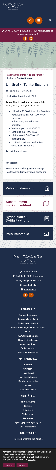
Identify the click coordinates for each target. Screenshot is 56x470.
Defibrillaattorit (28, 348)
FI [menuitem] (50, 20)
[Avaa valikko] (39, 20)
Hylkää (22, 465)
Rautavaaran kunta (16, 75)
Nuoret (28, 332)
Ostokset (28, 385)
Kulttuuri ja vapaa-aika (28, 336)
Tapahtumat (35, 75)
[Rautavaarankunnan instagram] (31, 38)
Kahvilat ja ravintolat (28, 381)
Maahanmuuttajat (28, 344)
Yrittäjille (28, 396)
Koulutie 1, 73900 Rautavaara (36, 31)
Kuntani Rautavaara (28, 315)
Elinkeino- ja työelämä (28, 323)
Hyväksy (9, 465)
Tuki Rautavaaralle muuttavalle (28, 439)
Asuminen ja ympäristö (28, 319)
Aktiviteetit (28, 369)
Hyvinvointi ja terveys (28, 340)
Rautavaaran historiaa (28, 352)
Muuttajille (28, 433)
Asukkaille (28, 309)
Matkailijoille (28, 359)
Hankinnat (28, 418)
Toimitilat (28, 406)
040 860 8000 (11, 31)
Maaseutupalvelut (28, 427)
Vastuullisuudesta (28, 389)
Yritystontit (28, 410)
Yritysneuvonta (28, 402)
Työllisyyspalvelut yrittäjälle (28, 422)
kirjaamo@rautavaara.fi (29, 280)
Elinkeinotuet (28, 414)
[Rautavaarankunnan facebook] (25, 38)
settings (31, 459)
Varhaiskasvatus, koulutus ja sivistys (28, 327)
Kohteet (28, 365)
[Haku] (30, 20)
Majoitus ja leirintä (28, 377)
